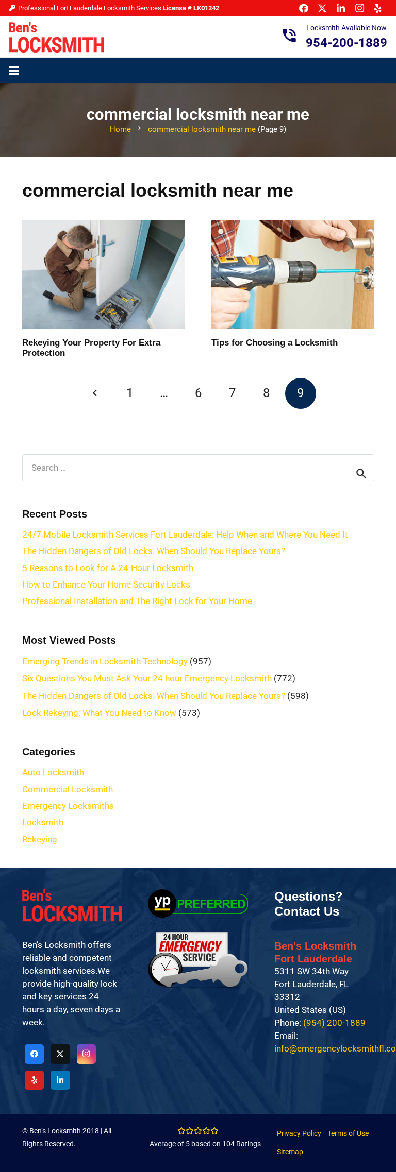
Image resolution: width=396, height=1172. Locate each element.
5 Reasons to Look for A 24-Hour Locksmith (107, 568)
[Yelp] (34, 1080)
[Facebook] (34, 1054)
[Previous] (95, 393)
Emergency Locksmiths (68, 806)
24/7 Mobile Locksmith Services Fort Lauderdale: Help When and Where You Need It (185, 534)
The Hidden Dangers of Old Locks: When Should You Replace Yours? (153, 551)
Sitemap (290, 1152)
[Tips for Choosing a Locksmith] (292, 274)
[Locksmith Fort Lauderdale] (56, 37)
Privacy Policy (299, 1133)
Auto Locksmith (53, 772)
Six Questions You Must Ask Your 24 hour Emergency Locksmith (147, 678)
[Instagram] (86, 1054)
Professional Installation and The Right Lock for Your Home (137, 601)
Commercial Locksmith (67, 789)
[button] (14, 70)
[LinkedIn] (60, 1080)
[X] (60, 1054)
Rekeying (39, 839)
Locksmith (42, 822)
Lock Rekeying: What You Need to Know (99, 713)
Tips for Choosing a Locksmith (274, 343)
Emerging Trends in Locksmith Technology (105, 661)
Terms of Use (348, 1133)
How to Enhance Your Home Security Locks (106, 584)
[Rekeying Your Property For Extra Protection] (103, 274)
